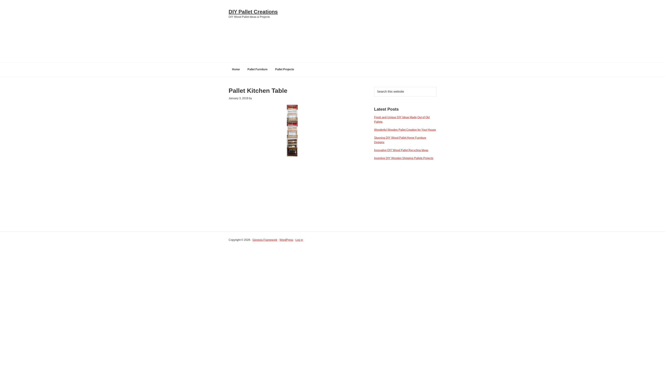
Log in (299, 239)
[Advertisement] (368, 31)
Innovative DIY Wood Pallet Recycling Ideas (401, 150)
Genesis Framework (264, 239)
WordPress (286, 239)
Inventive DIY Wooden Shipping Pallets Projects (403, 158)
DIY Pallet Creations (253, 12)
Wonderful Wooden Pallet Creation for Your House (405, 129)
